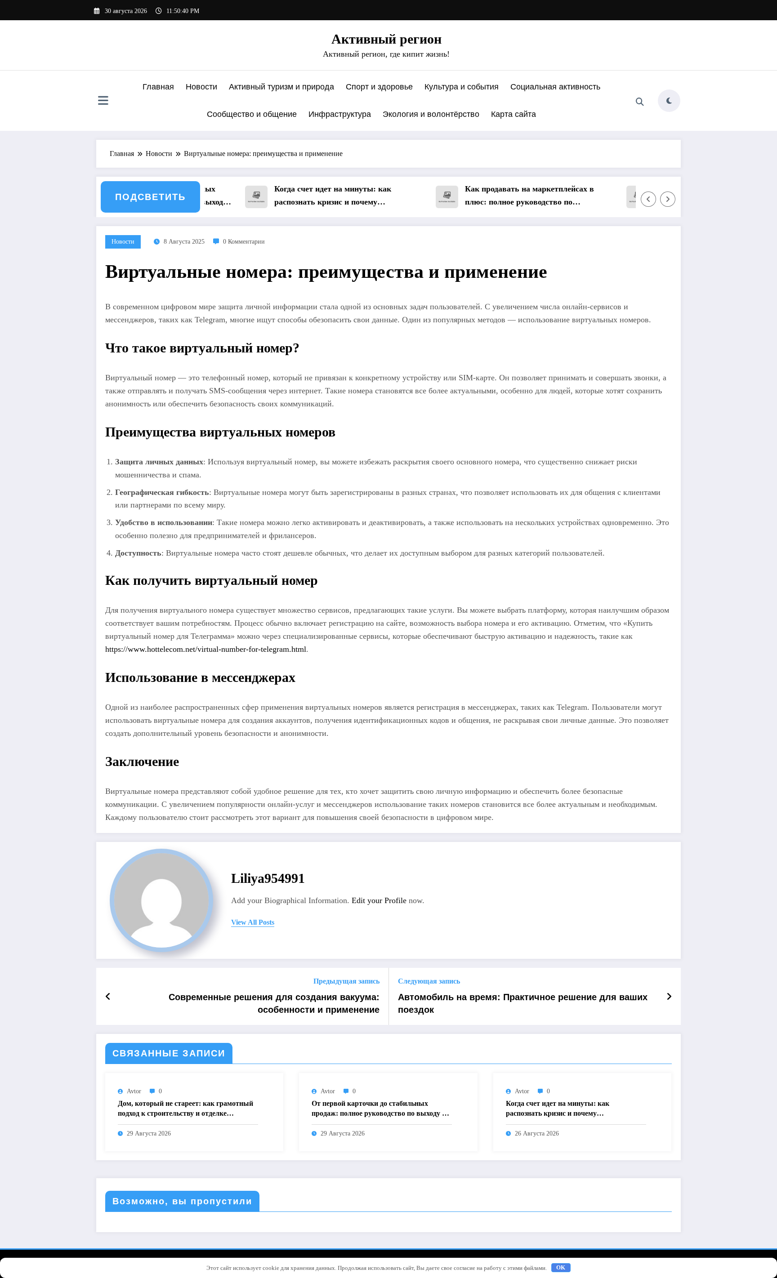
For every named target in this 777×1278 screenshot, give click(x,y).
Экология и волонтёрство (431, 114)
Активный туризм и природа (281, 86)
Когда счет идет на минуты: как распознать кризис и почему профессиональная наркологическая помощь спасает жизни (323, 196)
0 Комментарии (244, 241)
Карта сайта (513, 114)
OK (560, 1267)
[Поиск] (640, 102)
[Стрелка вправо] (668, 199)
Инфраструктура (339, 114)
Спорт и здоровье (379, 86)
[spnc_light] (669, 100)
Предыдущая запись (346, 981)
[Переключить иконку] (103, 101)
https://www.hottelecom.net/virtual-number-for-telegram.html (205, 649)
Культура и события (461, 86)
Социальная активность (555, 86)
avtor (134, 1091)
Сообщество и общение (252, 114)
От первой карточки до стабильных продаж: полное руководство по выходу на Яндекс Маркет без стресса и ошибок (381, 1109)
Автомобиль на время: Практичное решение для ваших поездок (523, 1003)
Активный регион (386, 38)
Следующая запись (429, 981)
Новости (201, 86)
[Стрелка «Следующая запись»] (669, 996)
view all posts (252, 922)
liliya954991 (268, 878)
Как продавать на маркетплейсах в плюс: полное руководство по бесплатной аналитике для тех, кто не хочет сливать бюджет (516, 196)
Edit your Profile (379, 900)
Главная (158, 86)
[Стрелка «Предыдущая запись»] (108, 996)
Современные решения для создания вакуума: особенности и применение (274, 1003)
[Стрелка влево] (648, 199)
